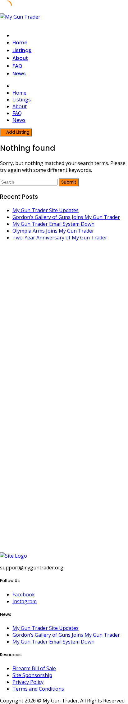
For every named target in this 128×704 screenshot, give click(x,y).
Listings (21, 50)
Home (19, 42)
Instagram (24, 601)
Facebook (23, 594)
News (19, 73)
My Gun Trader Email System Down (53, 224)
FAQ (17, 65)
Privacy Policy (27, 682)
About (20, 58)
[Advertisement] (64, 323)
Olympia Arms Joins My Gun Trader (53, 230)
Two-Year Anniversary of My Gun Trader (59, 237)
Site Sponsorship (32, 675)
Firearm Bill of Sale (34, 668)
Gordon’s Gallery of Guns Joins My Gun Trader (66, 217)
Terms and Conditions (38, 688)
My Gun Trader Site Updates (45, 210)
